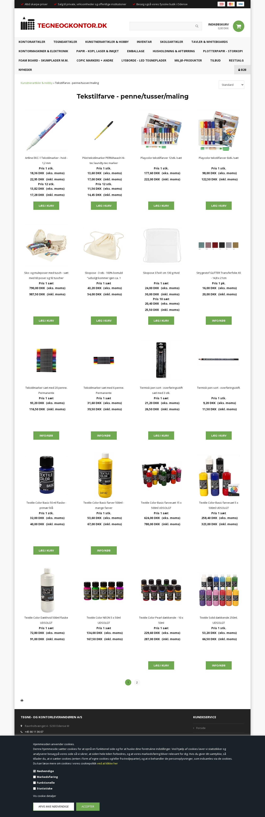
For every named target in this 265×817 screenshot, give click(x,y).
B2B (243, 70)
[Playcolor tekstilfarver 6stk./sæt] (218, 130)
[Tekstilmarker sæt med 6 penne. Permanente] (103, 360)
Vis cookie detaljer (44, 796)
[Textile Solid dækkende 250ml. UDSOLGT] (218, 590)
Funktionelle (46, 782)
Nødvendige (45, 771)
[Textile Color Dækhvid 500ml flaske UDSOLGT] (46, 590)
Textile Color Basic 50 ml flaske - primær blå (46, 505)
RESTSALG (236, 60)
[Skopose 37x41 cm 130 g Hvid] (161, 245)
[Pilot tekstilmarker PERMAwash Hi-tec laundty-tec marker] (103, 130)
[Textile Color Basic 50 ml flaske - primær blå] (46, 475)
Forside (201, 728)
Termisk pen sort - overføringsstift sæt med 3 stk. (161, 390)
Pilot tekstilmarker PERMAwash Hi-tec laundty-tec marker (103, 160)
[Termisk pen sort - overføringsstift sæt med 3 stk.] (161, 360)
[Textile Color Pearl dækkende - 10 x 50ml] (161, 590)
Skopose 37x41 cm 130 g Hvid (161, 273)
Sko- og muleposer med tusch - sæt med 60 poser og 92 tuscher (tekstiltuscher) (46, 276)
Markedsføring (47, 777)
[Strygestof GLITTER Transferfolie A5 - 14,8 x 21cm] (218, 245)
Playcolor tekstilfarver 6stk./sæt (218, 158)
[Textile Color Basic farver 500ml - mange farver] (103, 475)
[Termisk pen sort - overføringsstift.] (218, 360)
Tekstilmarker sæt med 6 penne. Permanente (104, 390)
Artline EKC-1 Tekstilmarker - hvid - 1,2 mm (46, 160)
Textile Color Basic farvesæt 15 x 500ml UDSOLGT (161, 505)
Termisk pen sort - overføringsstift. (218, 388)
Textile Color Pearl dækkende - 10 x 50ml (161, 620)
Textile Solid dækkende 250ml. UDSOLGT (219, 620)
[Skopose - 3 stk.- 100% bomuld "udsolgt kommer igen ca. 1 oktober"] (103, 245)
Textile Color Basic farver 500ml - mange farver (103, 505)
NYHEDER (25, 70)
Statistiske (44, 788)
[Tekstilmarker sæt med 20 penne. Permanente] (46, 360)
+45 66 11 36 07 (34, 732)
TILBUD (215, 60)
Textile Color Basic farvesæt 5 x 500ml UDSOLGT (218, 505)
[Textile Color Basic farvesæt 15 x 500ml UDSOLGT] (161, 475)
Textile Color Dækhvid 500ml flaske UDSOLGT (46, 620)
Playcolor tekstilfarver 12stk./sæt (161, 158)
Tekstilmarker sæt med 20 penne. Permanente (46, 390)
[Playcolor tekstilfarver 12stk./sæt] (161, 130)
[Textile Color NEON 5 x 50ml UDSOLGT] (103, 590)
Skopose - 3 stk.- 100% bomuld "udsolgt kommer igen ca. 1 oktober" (104, 276)
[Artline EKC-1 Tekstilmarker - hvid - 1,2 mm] (46, 130)
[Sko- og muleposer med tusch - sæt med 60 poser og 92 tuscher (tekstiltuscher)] (46, 245)
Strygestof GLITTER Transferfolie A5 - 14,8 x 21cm (218, 275)
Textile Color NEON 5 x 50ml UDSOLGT (104, 620)
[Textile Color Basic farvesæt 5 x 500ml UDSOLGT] (218, 475)
